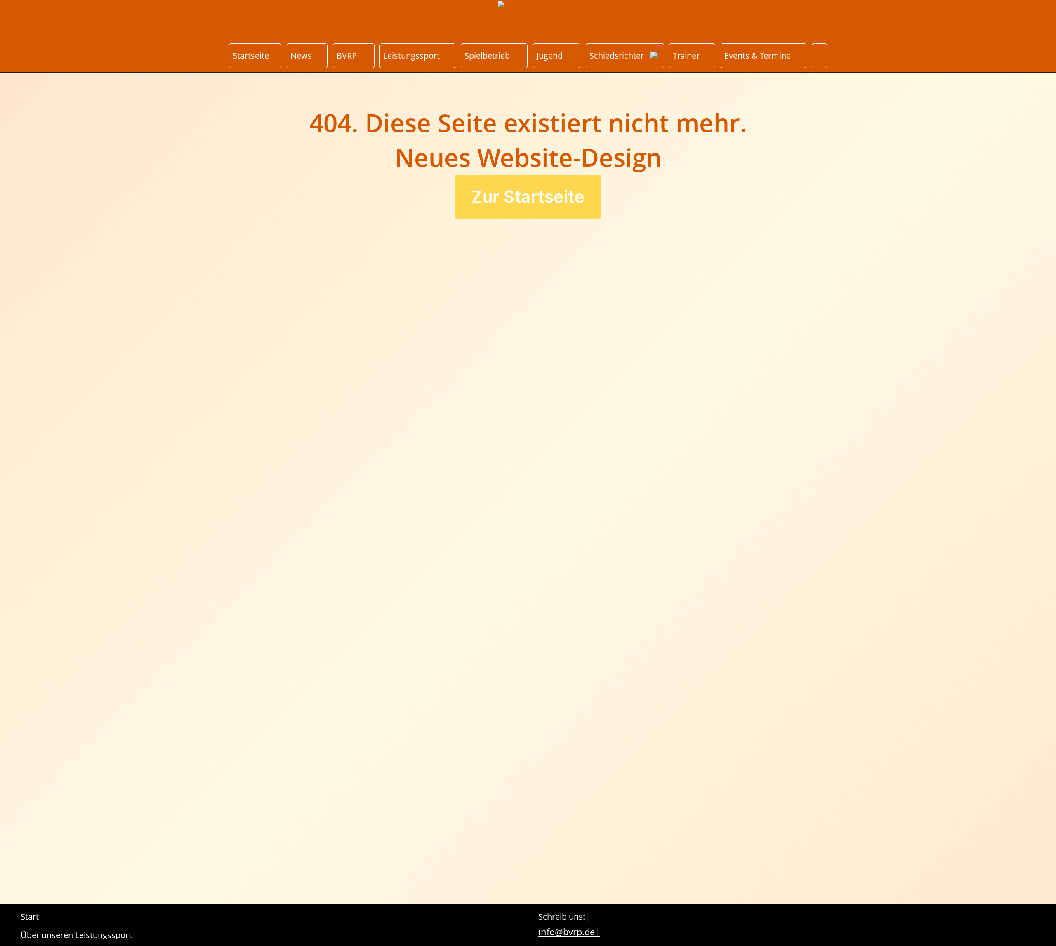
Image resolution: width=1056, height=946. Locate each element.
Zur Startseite (528, 196)
